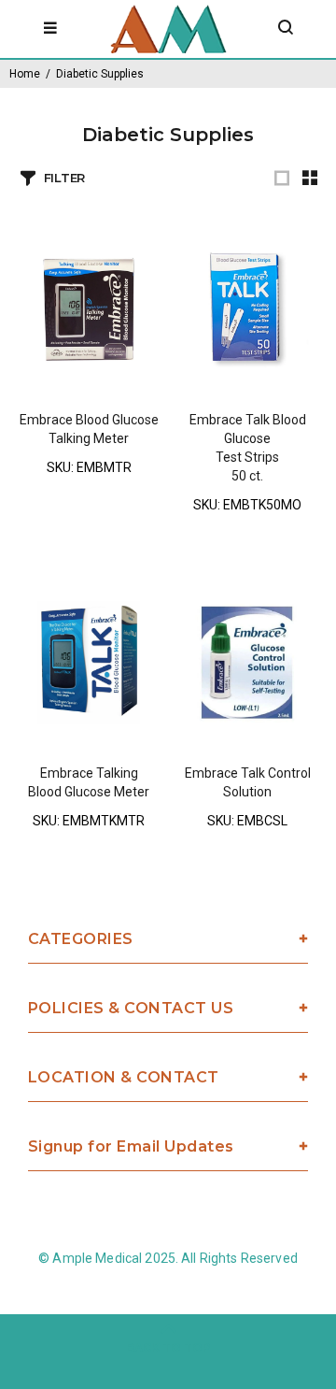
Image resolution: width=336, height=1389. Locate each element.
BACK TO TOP (168, 1347)
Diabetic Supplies (100, 73)
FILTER (64, 177)
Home (24, 73)
